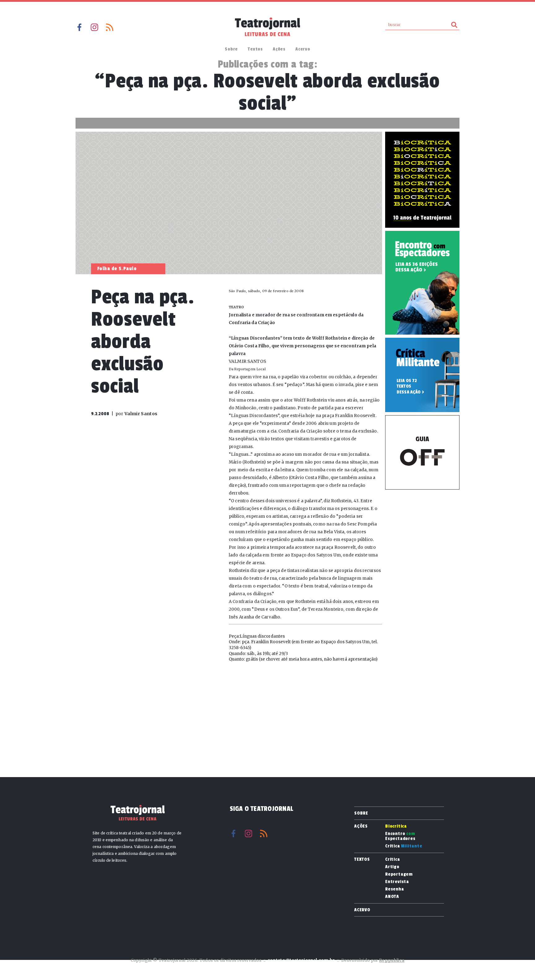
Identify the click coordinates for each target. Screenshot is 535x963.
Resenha (394, 889)
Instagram (94, 27)
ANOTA (392, 896)
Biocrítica (396, 826)
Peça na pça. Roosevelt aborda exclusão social (142, 341)
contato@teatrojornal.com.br (301, 960)
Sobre (231, 49)
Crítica (403, 846)
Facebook (79, 27)
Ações (279, 49)
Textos (255, 49)
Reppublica (391, 960)
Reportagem (399, 874)
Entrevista (397, 881)
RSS (109, 27)
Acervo (302, 49)
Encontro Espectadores (400, 836)
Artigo (392, 866)
